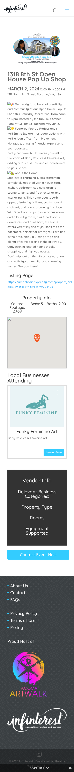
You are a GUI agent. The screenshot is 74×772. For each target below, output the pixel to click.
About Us (19, 585)
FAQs (15, 599)
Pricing (16, 627)
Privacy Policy (23, 613)
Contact (17, 592)
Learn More (54, 452)
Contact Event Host (38, 554)
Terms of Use (22, 620)
